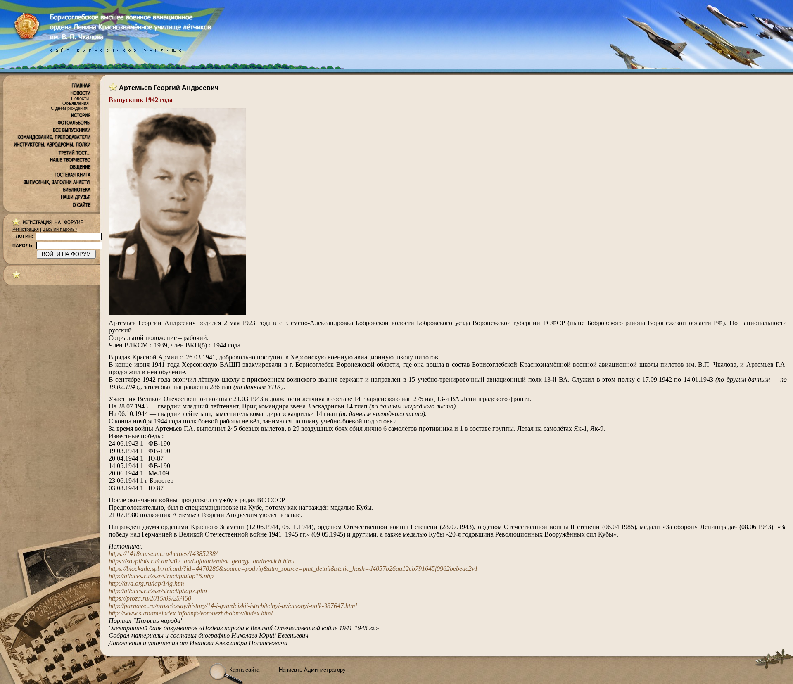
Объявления (75, 103)
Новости (80, 98)
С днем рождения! (70, 108)
